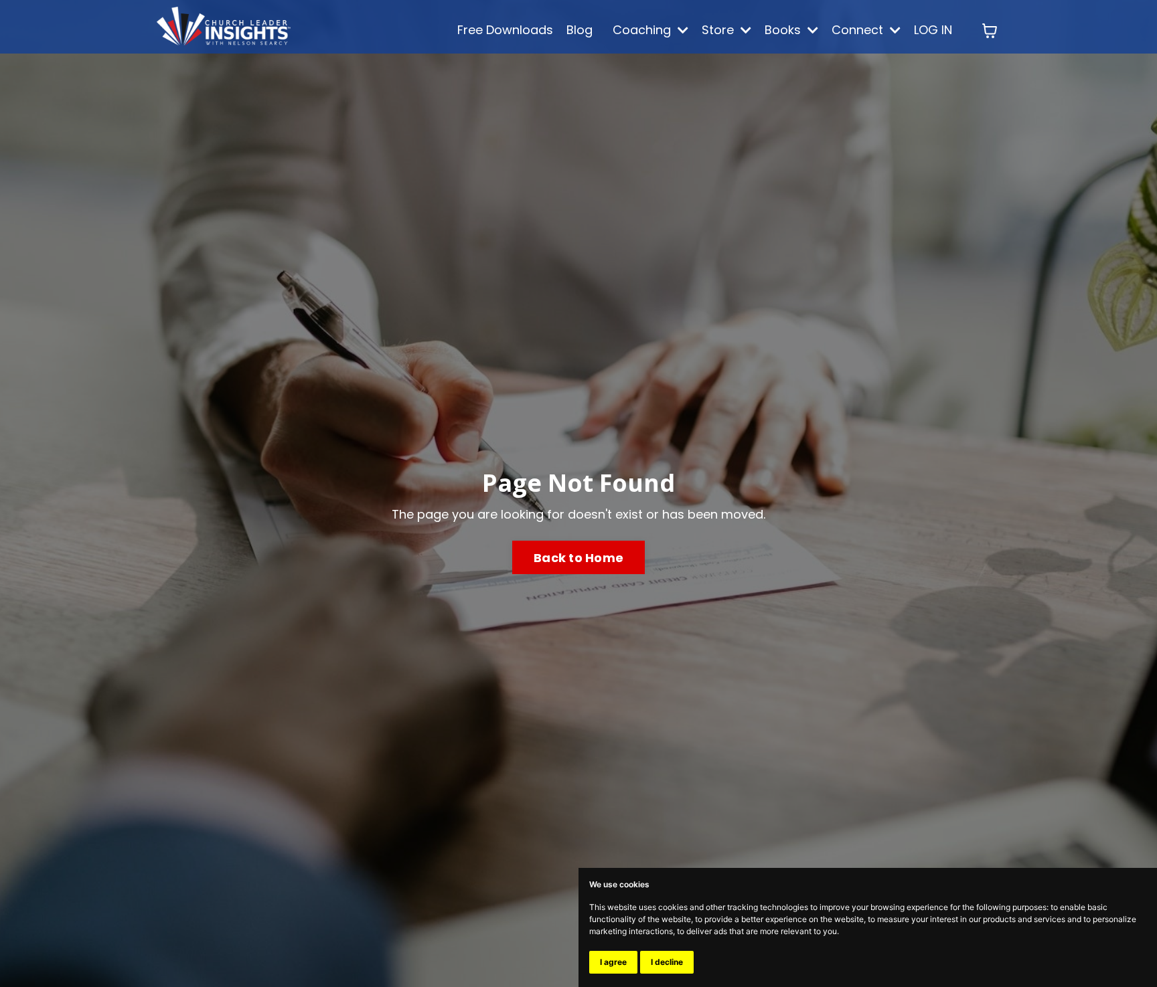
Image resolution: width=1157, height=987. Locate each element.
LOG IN (933, 29)
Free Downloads (505, 29)
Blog (579, 29)
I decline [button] (667, 962)
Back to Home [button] (578, 557)
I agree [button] (613, 962)
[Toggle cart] (989, 30)
